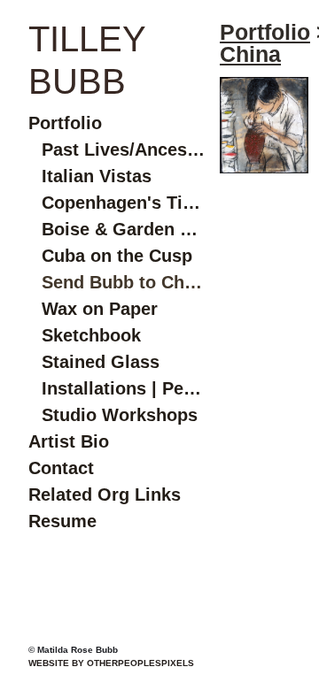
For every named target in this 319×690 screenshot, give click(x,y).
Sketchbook (91, 335)
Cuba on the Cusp (117, 255)
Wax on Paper (100, 308)
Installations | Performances (124, 388)
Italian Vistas (97, 176)
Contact (61, 468)
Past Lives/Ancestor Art (124, 149)
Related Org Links (104, 494)
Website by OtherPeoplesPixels (111, 663)
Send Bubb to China (124, 282)
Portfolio (65, 123)
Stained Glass (101, 362)
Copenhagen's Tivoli (124, 202)
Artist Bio (68, 441)
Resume (62, 521)
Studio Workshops (120, 415)
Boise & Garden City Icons (124, 229)
